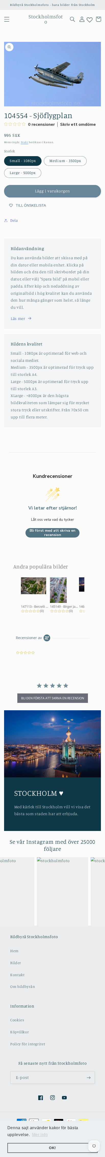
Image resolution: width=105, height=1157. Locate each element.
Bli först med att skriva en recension (52, 533)
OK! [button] (52, 1148)
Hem (14, 951)
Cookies (17, 1020)
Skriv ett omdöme (78, 124)
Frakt (24, 142)
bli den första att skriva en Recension (52, 698)
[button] (6, 19)
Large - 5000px (23, 172)
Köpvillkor (19, 1032)
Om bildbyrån (22, 986)
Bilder (15, 963)
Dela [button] (14, 220)
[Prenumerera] (89, 1077)
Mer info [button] (40, 1135)
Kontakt (17, 975)
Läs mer (18, 318)
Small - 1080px (23, 160)
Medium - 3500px (65, 160)
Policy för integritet (27, 1044)
